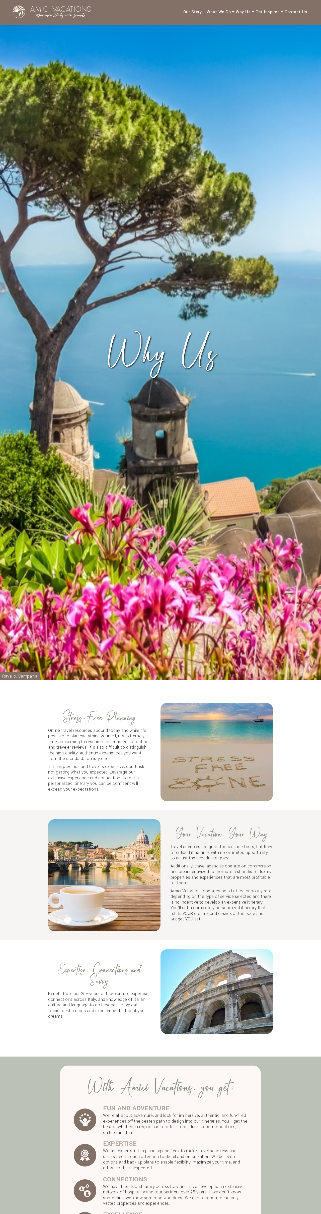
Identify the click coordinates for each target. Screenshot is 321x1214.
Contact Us (296, 12)
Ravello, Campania (20, 676)
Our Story (192, 12)
